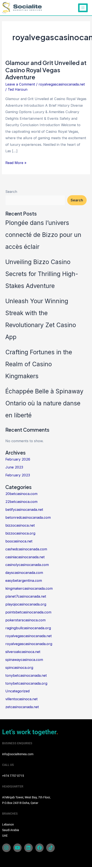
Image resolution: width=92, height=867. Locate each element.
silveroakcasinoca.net (22, 652)
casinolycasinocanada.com (27, 565)
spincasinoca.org (19, 667)
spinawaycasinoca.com (24, 659)
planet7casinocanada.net (25, 596)
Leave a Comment (20, 84)
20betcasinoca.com (21, 494)
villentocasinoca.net (21, 699)
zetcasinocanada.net (22, 707)
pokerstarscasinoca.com (25, 620)
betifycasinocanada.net (24, 509)
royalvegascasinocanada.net (62, 84)
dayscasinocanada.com (24, 572)
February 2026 (17, 459)
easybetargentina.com (23, 580)
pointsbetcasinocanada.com (28, 612)
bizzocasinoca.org (20, 533)
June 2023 (14, 467)
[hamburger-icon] (83, 7)
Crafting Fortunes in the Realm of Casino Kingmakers (38, 364)
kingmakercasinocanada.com (29, 588)
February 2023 (17, 475)
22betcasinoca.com (21, 501)
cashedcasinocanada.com (26, 549)
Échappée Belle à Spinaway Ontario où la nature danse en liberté (44, 403)
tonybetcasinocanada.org (26, 683)
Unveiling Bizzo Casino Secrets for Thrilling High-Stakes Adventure (41, 273)
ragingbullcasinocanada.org (28, 628)
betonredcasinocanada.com (28, 517)
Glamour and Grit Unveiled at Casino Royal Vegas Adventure (45, 70)
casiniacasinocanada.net (25, 557)
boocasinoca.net (19, 541)
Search (11, 191)
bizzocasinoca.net (20, 525)
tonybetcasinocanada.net (26, 675)
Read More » (16, 162)
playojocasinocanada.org (25, 604)
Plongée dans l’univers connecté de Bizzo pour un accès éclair (43, 234)
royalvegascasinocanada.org (28, 644)
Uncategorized (17, 691)
